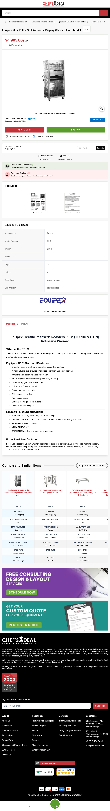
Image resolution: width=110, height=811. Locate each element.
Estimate (100, 148)
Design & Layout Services (70, 730)
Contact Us (7, 726)
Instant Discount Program (70, 721)
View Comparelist (65, 159)
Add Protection (97, 120)
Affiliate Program (39, 726)
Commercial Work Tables (42, 22)
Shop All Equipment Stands (91, 465)
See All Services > (67, 735)
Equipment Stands (98, 22)
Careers (35, 740)
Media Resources (40, 745)
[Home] (3, 22)
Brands (35, 730)
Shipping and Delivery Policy (15, 745)
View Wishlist (45, 159)
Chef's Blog (37, 735)
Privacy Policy (8, 735)
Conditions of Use (10, 730)
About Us (6, 721)
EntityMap (6, 755)
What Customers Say (41, 750)
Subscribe (100, 705)
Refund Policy (8, 740)
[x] (55, 780)
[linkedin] (60, 780)
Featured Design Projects (43, 721)
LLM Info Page (8, 750)
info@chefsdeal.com (95, 745)
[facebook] (44, 780)
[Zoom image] (101, 109)
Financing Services (67, 726)
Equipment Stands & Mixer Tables (72, 22)
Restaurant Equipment (18, 22)
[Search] (103, 13)
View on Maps (92, 726)
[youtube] (50, 780)
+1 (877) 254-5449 (94, 741)
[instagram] (65, 780)
